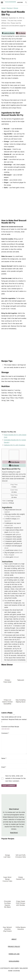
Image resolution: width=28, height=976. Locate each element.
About (14, 939)
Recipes (9, 8)
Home (3, 8)
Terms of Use (14, 954)
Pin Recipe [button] (21, 33)
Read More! (14, 832)
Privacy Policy (14, 946)
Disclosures (14, 961)
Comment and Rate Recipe (10, 726)
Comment (5, 733)
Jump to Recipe (9, 33)
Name (3, 758)
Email (3, 767)
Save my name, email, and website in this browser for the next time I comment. (15, 778)
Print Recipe (15, 462)
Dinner (16, 8)
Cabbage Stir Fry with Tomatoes (14, 445)
